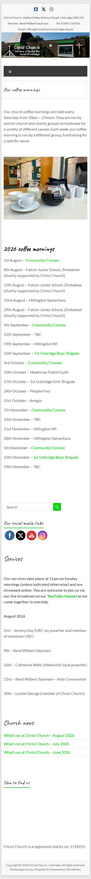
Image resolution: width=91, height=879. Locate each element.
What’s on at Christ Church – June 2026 (37, 752)
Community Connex (42, 260)
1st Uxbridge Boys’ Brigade (56, 353)
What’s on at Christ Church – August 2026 (39, 735)
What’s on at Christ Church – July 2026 (36, 743)
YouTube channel (62, 596)
